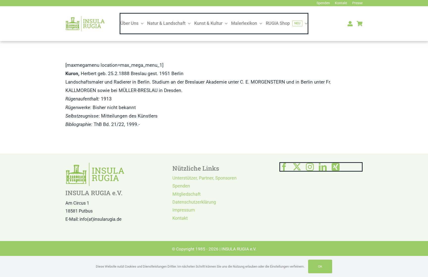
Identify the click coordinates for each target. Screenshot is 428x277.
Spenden (181, 185)
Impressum (183, 210)
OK (320, 266)
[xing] (336, 167)
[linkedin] (323, 167)
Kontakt (180, 218)
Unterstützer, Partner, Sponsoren (204, 178)
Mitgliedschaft (186, 194)
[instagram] (310, 167)
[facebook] (284, 167)
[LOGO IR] (85, 18)
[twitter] (297, 167)
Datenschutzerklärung (194, 202)
